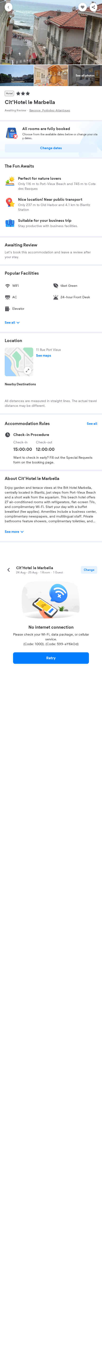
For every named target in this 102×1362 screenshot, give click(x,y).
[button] (19, 362)
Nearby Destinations (20, 384)
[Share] (93, 7)
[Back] (8, 7)
